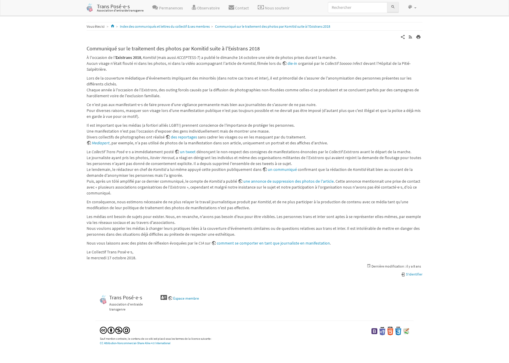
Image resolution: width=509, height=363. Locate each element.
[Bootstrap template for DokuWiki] (374, 331)
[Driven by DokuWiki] (406, 331)
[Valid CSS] (398, 331)
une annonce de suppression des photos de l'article (288, 181)
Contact (241, 8)
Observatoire (208, 8)
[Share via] (402, 36)
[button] (412, 7)
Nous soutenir (277, 8)
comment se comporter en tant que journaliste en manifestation (273, 243)
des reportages (184, 137)
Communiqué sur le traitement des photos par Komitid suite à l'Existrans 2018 (272, 26)
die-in (292, 63)
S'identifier (413, 274)
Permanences (170, 8)
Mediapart (101, 143)
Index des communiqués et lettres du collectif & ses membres (165, 26)
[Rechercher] (393, 7)
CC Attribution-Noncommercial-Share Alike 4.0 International (135, 343)
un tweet (188, 151)
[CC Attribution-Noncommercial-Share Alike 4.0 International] (115, 330)
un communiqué (282, 169)
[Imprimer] (418, 36)
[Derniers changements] (410, 36)
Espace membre (186, 298)
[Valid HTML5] (390, 331)
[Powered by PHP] (382, 331)
